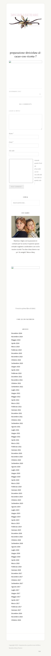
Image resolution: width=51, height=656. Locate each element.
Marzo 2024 (15, 347)
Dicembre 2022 (16, 377)
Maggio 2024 (15, 340)
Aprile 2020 (15, 480)
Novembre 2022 (17, 380)
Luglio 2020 (15, 470)
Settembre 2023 (17, 363)
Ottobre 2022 (16, 383)
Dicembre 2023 (16, 353)
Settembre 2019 (17, 503)
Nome (11, 134)
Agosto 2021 (15, 427)
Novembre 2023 (17, 357)
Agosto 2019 (15, 507)
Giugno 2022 (15, 393)
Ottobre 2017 (16, 580)
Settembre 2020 (17, 463)
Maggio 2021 (15, 437)
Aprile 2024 (15, 343)
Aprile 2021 (15, 440)
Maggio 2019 (15, 517)
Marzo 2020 (15, 483)
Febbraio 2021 (16, 447)
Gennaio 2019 (16, 530)
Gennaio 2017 (16, 610)
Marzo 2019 (15, 523)
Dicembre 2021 (16, 413)
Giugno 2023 (15, 367)
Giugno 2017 (15, 593)
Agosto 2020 (15, 467)
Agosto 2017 (15, 587)
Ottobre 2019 (16, 500)
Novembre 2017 (17, 577)
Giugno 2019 (15, 513)
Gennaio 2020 (16, 490)
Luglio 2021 (15, 430)
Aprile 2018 (15, 560)
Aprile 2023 (15, 370)
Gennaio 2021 (16, 450)
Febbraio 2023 (16, 373)
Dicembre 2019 (16, 493)
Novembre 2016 (17, 617)
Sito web (11, 151)
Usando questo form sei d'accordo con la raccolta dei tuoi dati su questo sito (38, 171)
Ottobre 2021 (16, 420)
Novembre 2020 (17, 457)
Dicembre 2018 (16, 533)
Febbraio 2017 (16, 607)
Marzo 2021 (15, 443)
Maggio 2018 (15, 557)
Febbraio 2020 (16, 487)
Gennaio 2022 (16, 410)
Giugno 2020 (15, 473)
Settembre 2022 (17, 387)
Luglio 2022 (15, 390)
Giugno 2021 (15, 433)
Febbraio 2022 (16, 407)
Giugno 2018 (15, 553)
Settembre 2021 (17, 423)
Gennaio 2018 (16, 570)
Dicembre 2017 (16, 573)
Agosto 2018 (15, 547)
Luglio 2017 (15, 590)
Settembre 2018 (17, 543)
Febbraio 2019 (16, 527)
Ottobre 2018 (16, 540)
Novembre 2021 (17, 417)
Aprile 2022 (15, 400)
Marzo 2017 (15, 603)
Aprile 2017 (15, 600)
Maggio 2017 (15, 597)
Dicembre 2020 (16, 453)
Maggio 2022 (15, 397)
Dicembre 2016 (16, 613)
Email (11, 142)
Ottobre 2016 (16, 620)
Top (39, 651)
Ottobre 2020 (16, 460)
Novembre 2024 (17, 337)
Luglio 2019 (15, 510)
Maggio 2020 (15, 477)
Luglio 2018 (15, 550)
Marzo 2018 (15, 563)
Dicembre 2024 (16, 333)
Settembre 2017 (17, 583)
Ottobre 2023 (16, 360)
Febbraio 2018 (16, 567)
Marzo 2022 (15, 403)
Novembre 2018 (17, 537)
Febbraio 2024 (16, 350)
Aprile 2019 (15, 520)
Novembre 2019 (17, 497)
